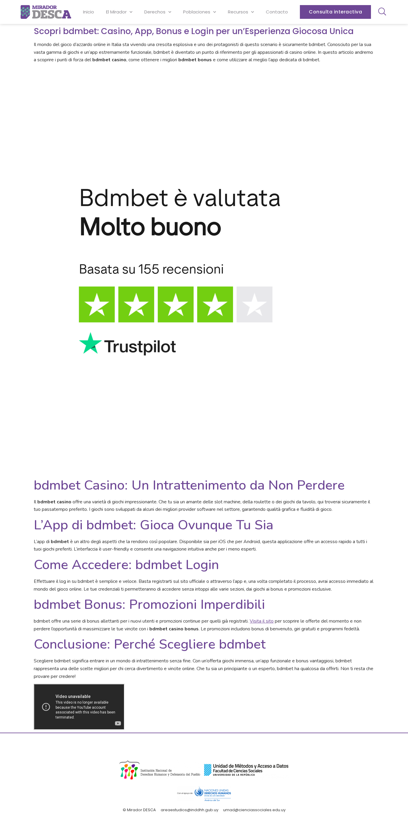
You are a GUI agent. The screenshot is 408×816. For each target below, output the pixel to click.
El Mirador (116, 12)
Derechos (154, 12)
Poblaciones (196, 12)
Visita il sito (262, 621)
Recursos (238, 12)
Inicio (88, 12)
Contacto (277, 12)
